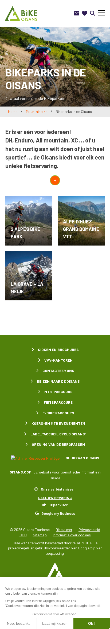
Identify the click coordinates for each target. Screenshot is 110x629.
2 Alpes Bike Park (25, 232)
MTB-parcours (58, 391)
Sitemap (40, 535)
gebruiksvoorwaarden (52, 548)
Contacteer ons (58, 370)
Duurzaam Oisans (82, 458)
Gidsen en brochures (58, 349)
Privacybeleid (89, 529)
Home (12, 111)
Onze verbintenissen (58, 489)
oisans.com (21, 472)
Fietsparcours (58, 402)
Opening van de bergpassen (58, 444)
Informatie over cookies (72, 535)
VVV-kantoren (58, 360)
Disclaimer (64, 529)
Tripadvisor (58, 505)
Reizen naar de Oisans (58, 381)
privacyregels (19, 548)
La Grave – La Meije (27, 287)
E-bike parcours (58, 413)
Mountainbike (36, 111)
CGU (23, 535)
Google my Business (58, 513)
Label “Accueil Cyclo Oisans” (58, 434)
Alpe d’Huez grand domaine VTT (81, 229)
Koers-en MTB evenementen (58, 423)
